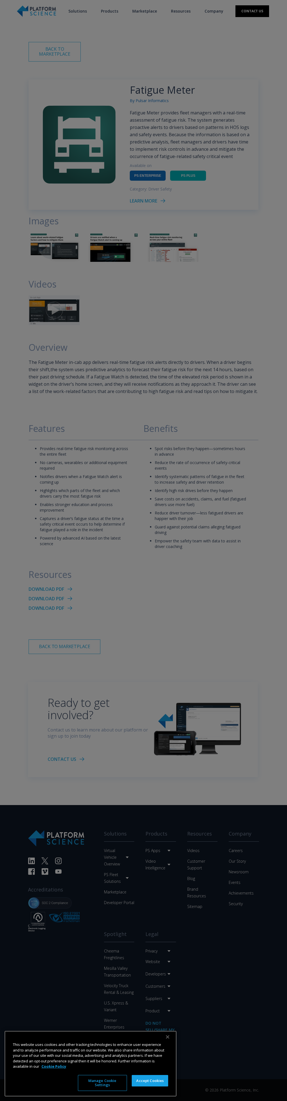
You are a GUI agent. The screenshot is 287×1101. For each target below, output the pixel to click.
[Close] (167, 1037)
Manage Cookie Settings (102, 1083)
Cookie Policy (53, 1066)
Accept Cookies (150, 1080)
